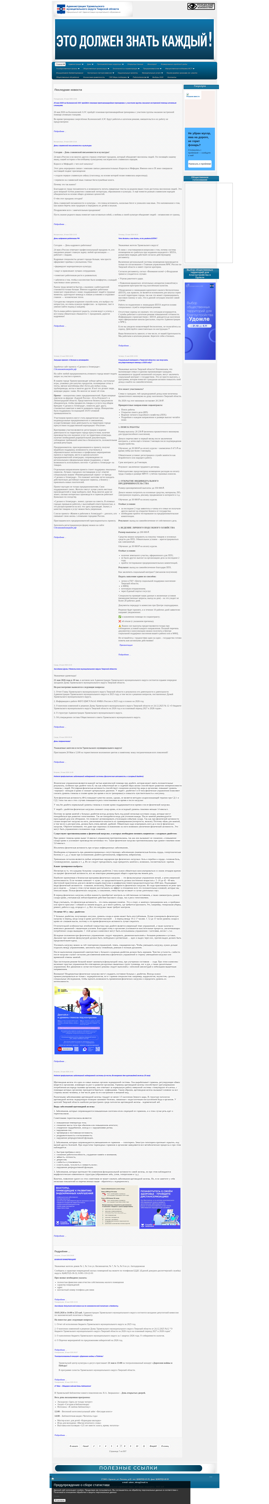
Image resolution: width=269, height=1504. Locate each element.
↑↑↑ (210, 1477)
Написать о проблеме (200, 164)
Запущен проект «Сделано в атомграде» (71, 360)
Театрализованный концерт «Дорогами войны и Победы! (79, 1356)
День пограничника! (62, 741)
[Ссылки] (128, 1471)
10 (137, 1446)
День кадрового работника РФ (66, 238)
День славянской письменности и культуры (73, 146)
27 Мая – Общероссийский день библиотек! (73, 1386)
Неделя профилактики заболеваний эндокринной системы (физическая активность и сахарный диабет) (98, 776)
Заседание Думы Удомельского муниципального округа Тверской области (85, 669)
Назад (86, 1446)
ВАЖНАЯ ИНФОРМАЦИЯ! (65, 1259)
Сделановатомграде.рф (65, 369)
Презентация (126, 645)
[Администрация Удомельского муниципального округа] (87, 14)
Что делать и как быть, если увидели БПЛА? (137, 238)
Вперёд (153, 1446)
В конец (165, 1446)
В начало (74, 1446)
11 (144, 1446)
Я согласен (59, 1500)
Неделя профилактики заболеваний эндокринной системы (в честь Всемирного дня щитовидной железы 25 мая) (102, 1076)
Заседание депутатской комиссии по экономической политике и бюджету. (87, 1306)
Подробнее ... (60, 131)
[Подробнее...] (134, 39)
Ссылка (56, 1496)
